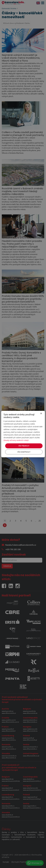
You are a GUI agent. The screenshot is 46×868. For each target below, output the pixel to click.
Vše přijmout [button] (23, 446)
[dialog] (23, 434)
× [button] (41, 413)
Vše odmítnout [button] (23, 452)
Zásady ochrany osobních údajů (16, 440)
